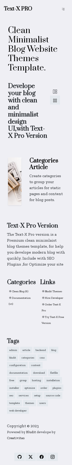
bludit (12, 357)
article (26, 350)
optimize (29, 388)
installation (53, 380)
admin (13, 350)
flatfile (54, 372)
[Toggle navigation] (63, 9)
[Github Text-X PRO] (19, 457)
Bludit (31, 432)
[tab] (55, 91)
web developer (18, 410)
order (43, 388)
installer (14, 388)
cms (42, 357)
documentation (18, 372)
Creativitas (16, 438)
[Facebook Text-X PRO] (41, 457)
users (42, 403)
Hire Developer (54, 298)
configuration (17, 365)
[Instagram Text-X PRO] (52, 457)
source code (53, 395)
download (39, 372)
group (23, 380)
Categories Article (43, 164)
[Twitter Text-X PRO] (30, 457)
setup (37, 395)
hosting (36, 380)
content (35, 365)
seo (11, 395)
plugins (57, 388)
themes (29, 403)
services (24, 395)
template (14, 403)
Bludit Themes (53, 291)
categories (27, 357)
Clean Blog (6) (20, 291)
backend (41, 350)
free (11, 380)
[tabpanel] (36, 182)
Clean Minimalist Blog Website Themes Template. (33, 49)
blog (53, 350)
